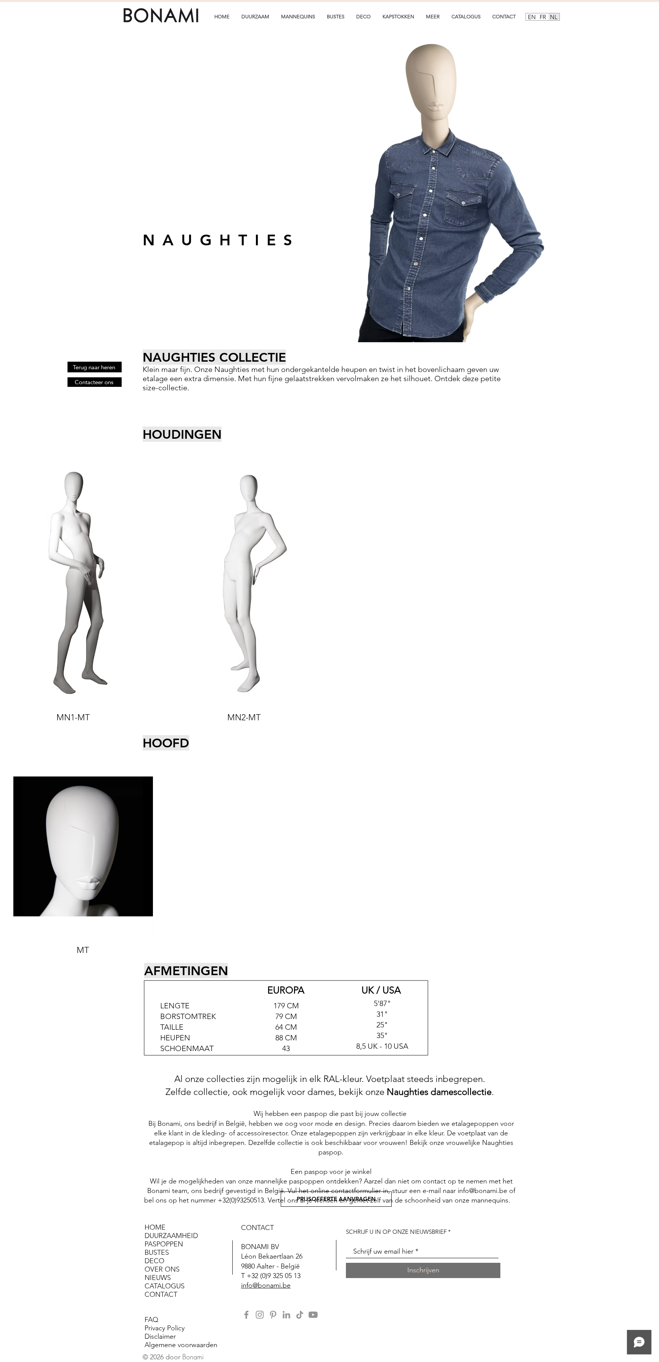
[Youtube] (313, 1314)
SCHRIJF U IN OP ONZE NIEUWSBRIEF (396, 1232)
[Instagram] (259, 1314)
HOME (156, 1227)
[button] (255, 17)
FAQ (151, 1319)
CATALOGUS (165, 1286)
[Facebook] (246, 1314)
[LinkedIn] (286, 1314)
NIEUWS (158, 1277)
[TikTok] (299, 1314)
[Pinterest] (273, 1314)
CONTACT (161, 1294)
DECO (154, 1261)
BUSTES (157, 1252)
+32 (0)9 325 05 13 (274, 1276)
